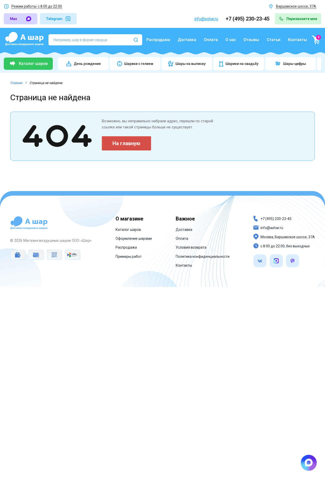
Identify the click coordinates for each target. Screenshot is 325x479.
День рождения (87, 64)
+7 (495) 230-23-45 (248, 19)
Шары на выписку (190, 64)
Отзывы (251, 39)
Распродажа (158, 39)
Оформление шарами (134, 238)
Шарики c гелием (138, 64)
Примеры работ (129, 256)
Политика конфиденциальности (203, 256)
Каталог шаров (128, 230)
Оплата (211, 39)
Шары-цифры (294, 64)
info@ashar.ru (206, 18)
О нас (230, 39)
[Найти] (135, 39)
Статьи (273, 39)
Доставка (187, 39)
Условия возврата (191, 247)
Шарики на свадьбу (241, 64)
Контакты (297, 39)
